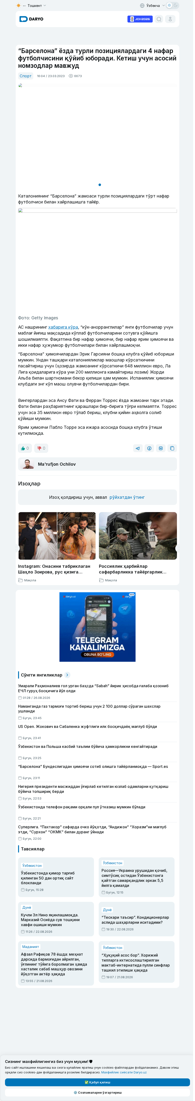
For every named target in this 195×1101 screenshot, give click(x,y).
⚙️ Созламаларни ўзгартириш (97, 1092)
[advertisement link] (140, 18)
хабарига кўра (63, 327)
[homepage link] (31, 19)
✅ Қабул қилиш (97, 1082)
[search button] (159, 19)
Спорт (26, 76)
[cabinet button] (170, 19)
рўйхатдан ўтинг (127, 497)
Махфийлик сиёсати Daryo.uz (124, 1072)
